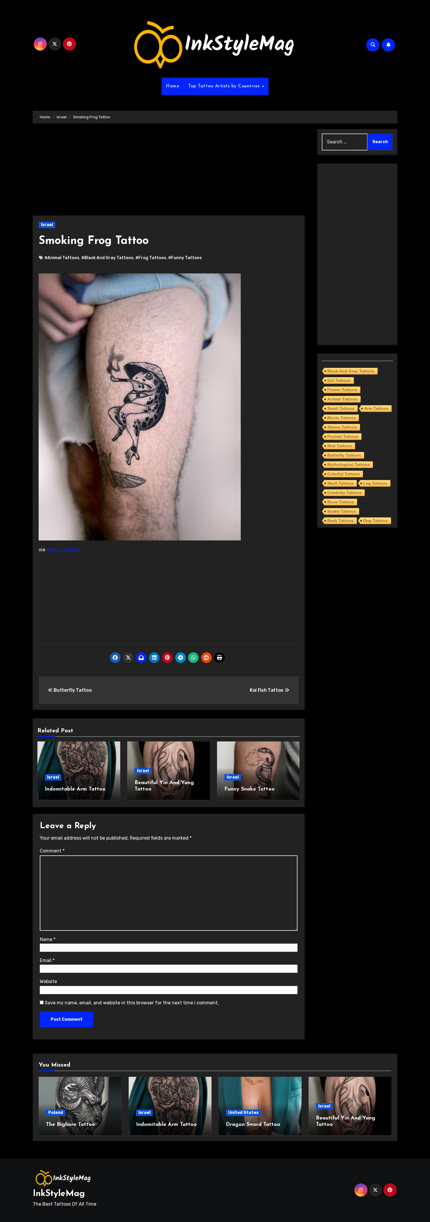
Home (172, 86)
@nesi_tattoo (63, 549)
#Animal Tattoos (61, 257)
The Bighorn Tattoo (70, 1124)
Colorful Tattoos (343, 474)
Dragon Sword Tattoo (253, 1124)
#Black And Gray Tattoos (107, 257)
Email (47, 960)
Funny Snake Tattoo (249, 789)
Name (48, 939)
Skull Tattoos (340, 483)
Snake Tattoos (341, 511)
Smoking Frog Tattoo (94, 241)
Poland (55, 1112)
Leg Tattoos (375, 483)
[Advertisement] (169, 172)
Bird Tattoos (339, 445)
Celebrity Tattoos (344, 492)
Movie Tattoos (341, 417)
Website (48, 981)
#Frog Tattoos (150, 257)
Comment (52, 851)
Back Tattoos (340, 520)
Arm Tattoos (376, 408)
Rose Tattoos (340, 502)
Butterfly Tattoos (344, 455)
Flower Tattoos (342, 389)
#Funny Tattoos (185, 257)
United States (243, 1112)
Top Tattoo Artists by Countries (224, 86)
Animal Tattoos (342, 399)
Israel (47, 224)
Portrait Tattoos (342, 436)
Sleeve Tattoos (342, 427)
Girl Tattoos (339, 380)
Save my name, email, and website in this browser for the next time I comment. (132, 1003)
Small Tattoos (341, 408)
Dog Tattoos (375, 520)
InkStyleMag (59, 1193)
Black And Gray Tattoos (350, 371)
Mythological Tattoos (348, 464)
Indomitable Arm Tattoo (75, 789)
